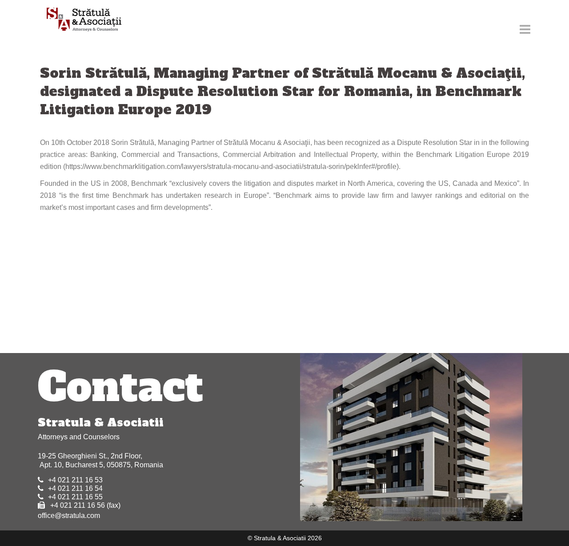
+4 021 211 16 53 (75, 480)
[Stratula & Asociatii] (80, 20)
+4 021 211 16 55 (75, 497)
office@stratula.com (69, 515)
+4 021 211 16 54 (75, 488)
